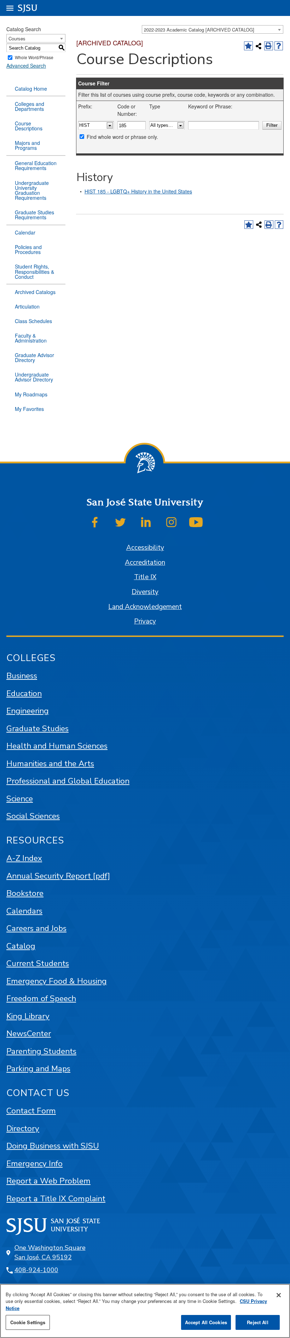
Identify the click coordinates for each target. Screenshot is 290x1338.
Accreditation (145, 562)
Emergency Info (34, 1163)
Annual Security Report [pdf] (58, 875)
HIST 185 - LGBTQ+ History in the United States (138, 191)
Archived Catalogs (35, 291)
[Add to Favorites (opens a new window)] (248, 45)
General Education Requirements (36, 165)
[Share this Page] (258, 45)
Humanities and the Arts (50, 763)
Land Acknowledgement (145, 606)
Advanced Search (26, 65)
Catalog (20, 946)
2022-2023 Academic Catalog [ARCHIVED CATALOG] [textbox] (199, 29)
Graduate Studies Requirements (34, 215)
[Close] (278, 1295)
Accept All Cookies (206, 1322)
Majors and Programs (27, 145)
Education (24, 693)
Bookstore (25, 893)
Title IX (145, 577)
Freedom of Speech (41, 998)
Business (21, 675)
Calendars (24, 910)
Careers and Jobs (36, 928)
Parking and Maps (38, 1068)
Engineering (27, 710)
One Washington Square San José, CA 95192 (50, 1252)
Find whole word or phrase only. (122, 136)
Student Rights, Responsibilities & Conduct (34, 271)
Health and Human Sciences (57, 745)
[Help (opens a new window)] (278, 45)
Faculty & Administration (31, 338)
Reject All (257, 1322)
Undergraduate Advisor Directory (34, 377)
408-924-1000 (36, 1270)
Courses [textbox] (16, 38)
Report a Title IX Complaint (55, 1198)
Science (19, 798)
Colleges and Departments (29, 106)
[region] (145, 1311)
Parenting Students (41, 1051)
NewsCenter (28, 1033)
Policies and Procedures (28, 249)
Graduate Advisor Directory (34, 357)
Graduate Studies (37, 728)
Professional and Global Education (67, 780)
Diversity (145, 592)
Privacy (145, 621)
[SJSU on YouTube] (196, 522)
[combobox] (212, 29)
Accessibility (145, 547)
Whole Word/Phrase (34, 58)
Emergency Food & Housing (56, 981)
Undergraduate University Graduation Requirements (32, 190)
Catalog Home (31, 88)
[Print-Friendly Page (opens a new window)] (268, 45)
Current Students (37, 963)
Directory (22, 1128)
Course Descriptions (28, 126)
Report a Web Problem (48, 1180)
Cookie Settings (28, 1322)
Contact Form (31, 1110)
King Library (28, 1016)
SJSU (28, 7)
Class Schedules (33, 320)
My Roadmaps (31, 394)
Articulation (27, 306)
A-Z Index (24, 858)
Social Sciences (33, 816)
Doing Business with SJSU (52, 1145)
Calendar (25, 232)
